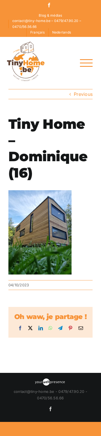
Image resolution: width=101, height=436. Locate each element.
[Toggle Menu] (86, 63)
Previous (83, 94)
